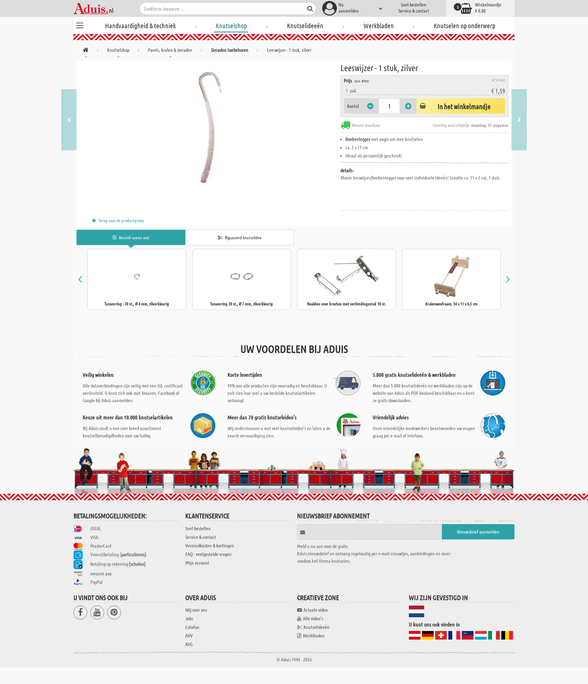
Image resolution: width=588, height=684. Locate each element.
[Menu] (80, 24)
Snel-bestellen (413, 4)
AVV (189, 635)
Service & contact (413, 10)
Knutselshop (231, 25)
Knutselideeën (305, 25)
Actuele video (315, 610)
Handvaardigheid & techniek (140, 25)
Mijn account (197, 562)
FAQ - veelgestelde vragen (208, 554)
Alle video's (313, 618)
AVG (189, 644)
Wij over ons (196, 610)
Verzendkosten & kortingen (209, 545)
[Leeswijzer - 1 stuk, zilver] (208, 129)
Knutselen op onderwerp (464, 25)
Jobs (189, 618)
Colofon (192, 627)
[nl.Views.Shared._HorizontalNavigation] (86, 51)
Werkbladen (379, 25)
